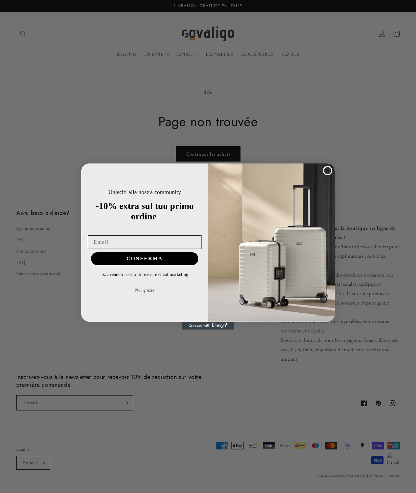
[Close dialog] (328, 171)
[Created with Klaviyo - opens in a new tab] (208, 326)
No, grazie (144, 290)
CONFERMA (144, 258)
